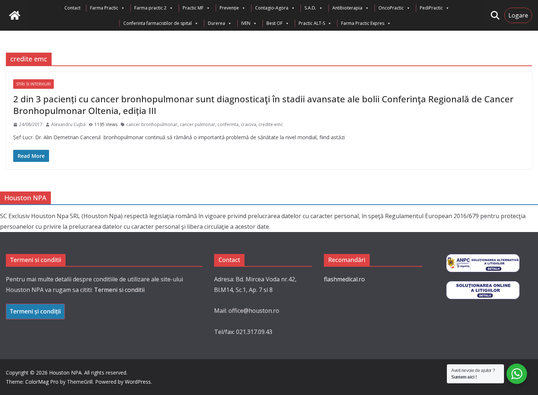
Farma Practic (104, 8)
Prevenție (229, 8)
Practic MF (193, 8)
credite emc (270, 124)
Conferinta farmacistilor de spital (157, 23)
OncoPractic (391, 8)
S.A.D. (310, 8)
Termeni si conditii (119, 290)
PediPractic (431, 8)
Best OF (274, 23)
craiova (248, 124)
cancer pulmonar (197, 124)
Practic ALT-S (312, 23)
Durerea (216, 23)
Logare (518, 15)
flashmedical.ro (344, 279)
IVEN (245, 23)
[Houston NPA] (14, 15)
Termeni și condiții (35, 311)
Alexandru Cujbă (68, 124)
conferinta (228, 124)
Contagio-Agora (271, 8)
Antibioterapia (347, 8)
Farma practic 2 (150, 8)
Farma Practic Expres (362, 23)
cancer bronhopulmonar (152, 124)
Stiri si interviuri (33, 84)
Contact (72, 8)
